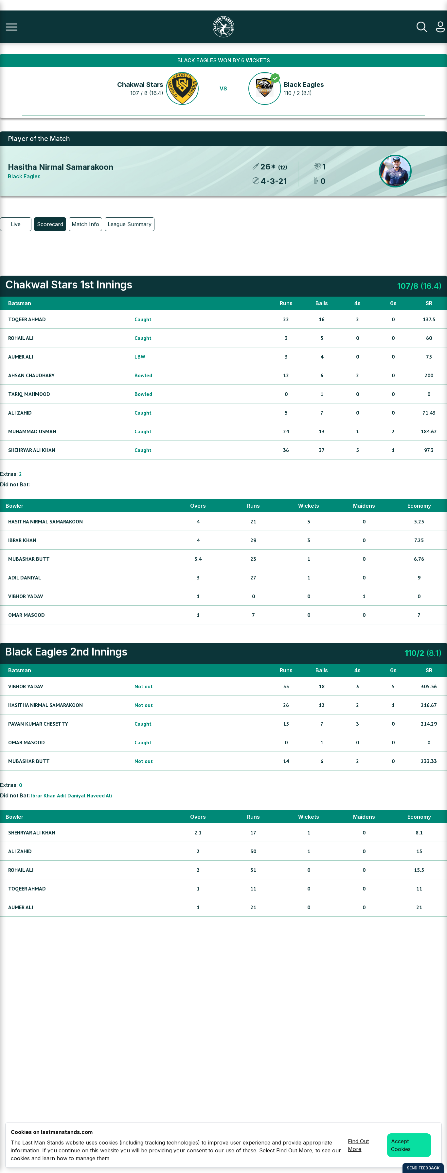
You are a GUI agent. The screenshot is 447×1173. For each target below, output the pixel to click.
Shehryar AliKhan (31, 450)
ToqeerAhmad (27, 319)
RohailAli (20, 338)
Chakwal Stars (140, 84)
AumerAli (20, 356)
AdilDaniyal (24, 577)
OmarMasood (26, 615)
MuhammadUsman (32, 431)
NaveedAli (99, 795)
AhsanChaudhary (31, 375)
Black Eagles (304, 84)
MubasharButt (29, 559)
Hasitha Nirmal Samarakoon (61, 167)
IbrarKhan (22, 540)
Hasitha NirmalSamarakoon (45, 521)
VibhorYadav (25, 596)
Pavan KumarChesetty (38, 723)
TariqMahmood (29, 394)
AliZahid (20, 412)
